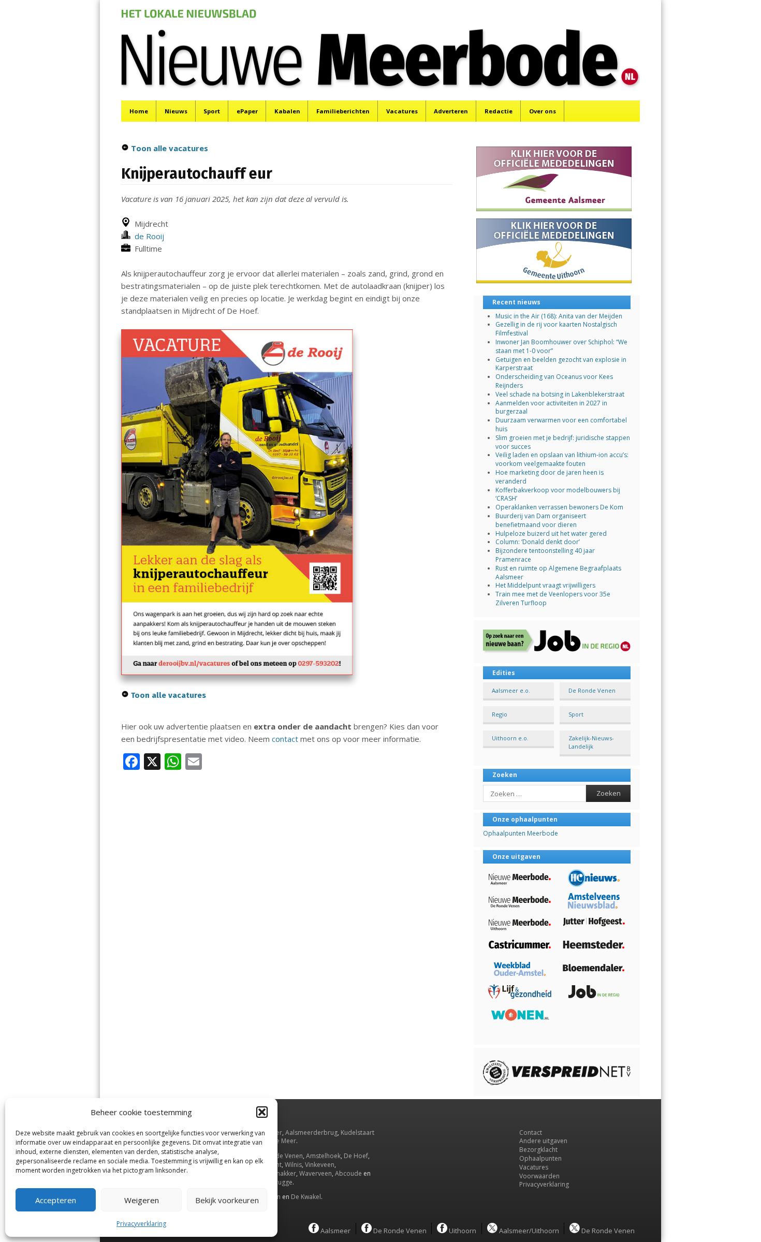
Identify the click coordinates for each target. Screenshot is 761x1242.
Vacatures (402, 111)
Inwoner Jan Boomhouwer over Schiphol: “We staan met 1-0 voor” (561, 346)
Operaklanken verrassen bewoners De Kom (559, 507)
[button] (262, 1112)
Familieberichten (343, 111)
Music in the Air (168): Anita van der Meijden (558, 316)
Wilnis (293, 1164)
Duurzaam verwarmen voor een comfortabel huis (561, 424)
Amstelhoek (323, 1155)
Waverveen (315, 1173)
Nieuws (176, 111)
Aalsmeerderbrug (311, 1132)
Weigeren (141, 1200)
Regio (499, 714)
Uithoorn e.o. (510, 738)
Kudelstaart (357, 1132)
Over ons (542, 111)
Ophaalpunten (540, 1158)
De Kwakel (306, 1196)
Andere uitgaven (543, 1140)
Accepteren (55, 1200)
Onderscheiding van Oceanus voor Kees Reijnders (554, 381)
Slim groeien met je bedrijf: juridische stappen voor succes (562, 442)
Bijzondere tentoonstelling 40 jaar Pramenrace (545, 555)
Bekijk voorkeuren (227, 1200)
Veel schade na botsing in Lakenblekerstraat (559, 394)
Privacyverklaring (141, 1223)
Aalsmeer (334, 1230)
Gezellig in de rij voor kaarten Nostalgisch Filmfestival (556, 329)
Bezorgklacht (538, 1149)
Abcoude (348, 1173)
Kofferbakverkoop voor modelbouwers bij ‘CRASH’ (557, 494)
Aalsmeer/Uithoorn (528, 1230)
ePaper (247, 111)
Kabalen (287, 111)
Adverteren (451, 111)
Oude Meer (279, 1140)
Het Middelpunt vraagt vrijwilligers (545, 585)
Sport (211, 111)
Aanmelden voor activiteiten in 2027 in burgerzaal (551, 407)
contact (285, 739)
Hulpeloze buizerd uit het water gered (551, 533)
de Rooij (147, 236)
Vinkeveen (319, 1164)
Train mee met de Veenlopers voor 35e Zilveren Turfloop (552, 598)
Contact (530, 1132)
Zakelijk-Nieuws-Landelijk (591, 742)
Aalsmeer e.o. (511, 690)
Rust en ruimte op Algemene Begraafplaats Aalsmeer (558, 572)
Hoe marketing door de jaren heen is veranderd (549, 477)
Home (138, 111)
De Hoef (356, 1155)
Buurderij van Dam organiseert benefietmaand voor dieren (540, 520)
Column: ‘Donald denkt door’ (537, 541)
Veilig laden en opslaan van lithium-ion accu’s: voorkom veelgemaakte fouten (561, 459)
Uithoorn (461, 1230)
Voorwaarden (539, 1176)
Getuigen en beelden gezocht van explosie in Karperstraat (560, 364)
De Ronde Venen (592, 690)
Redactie (499, 111)
